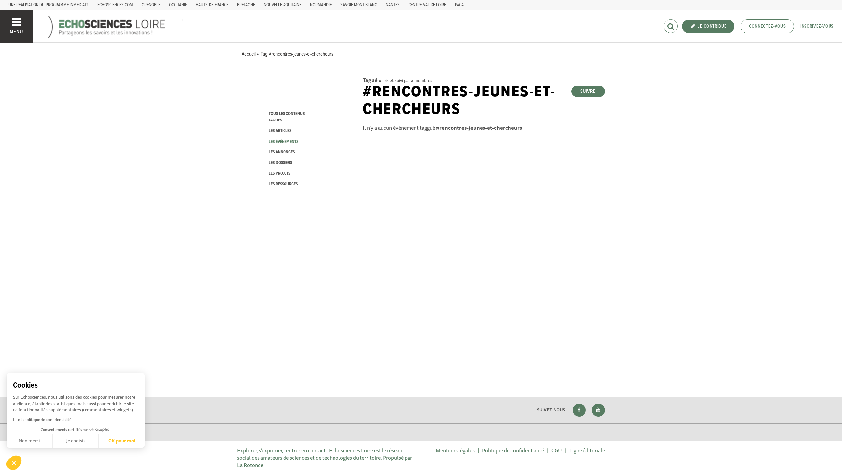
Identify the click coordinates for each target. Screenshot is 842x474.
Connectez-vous (767, 26)
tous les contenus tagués (287, 117)
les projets (279, 173)
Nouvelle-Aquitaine (282, 5)
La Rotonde (250, 465)
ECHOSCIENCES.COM (115, 5)
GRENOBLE (151, 5)
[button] (14, 463)
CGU (556, 450)
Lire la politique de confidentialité (42, 419)
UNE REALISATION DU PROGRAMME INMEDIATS (48, 5)
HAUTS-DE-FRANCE (212, 5)
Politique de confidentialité (513, 450)
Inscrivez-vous (817, 26)
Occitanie (178, 5)
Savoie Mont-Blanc (358, 5)
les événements (283, 142)
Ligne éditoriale (587, 450)
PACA (459, 5)
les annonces (282, 152)
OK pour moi (121, 440)
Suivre (588, 91)
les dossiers (280, 163)
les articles (280, 131)
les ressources (283, 184)
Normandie (321, 5)
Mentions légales (455, 450)
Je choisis (75, 440)
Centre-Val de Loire (427, 5)
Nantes (393, 5)
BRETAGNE (246, 5)
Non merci (29, 440)
